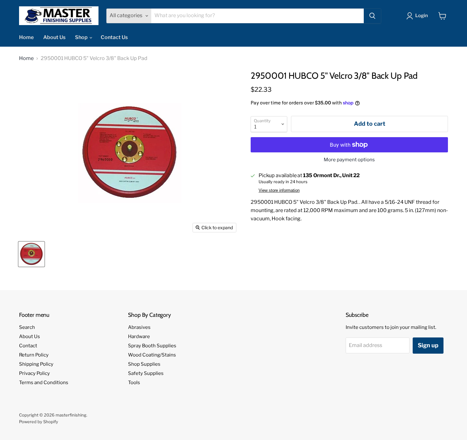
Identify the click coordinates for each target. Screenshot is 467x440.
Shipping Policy (36, 364)
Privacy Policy (34, 373)
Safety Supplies (146, 373)
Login (421, 15)
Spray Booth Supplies (152, 346)
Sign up (428, 345)
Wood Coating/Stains (152, 355)
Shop (82, 37)
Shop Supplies (144, 364)
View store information (279, 190)
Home (26, 37)
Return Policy (34, 355)
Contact (28, 346)
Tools (134, 382)
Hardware (139, 336)
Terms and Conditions (43, 382)
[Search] (372, 16)
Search (27, 327)
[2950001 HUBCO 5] (31, 254)
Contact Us (114, 37)
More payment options (349, 160)
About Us (54, 37)
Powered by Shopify (38, 421)
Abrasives (139, 327)
